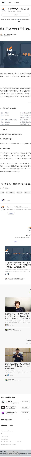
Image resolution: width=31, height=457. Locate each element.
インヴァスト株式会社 (18, 8)
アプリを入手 (25, 402)
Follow (15, 15)
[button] (16, 397)
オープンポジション (5, 188)
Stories (19, 19)
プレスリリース (10, 192)
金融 (3, 192)
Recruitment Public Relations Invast (13, 34)
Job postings (25, 19)
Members (13, 19)
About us (7, 19)
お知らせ (20, 192)
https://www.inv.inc (12, 11)
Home (2, 19)
